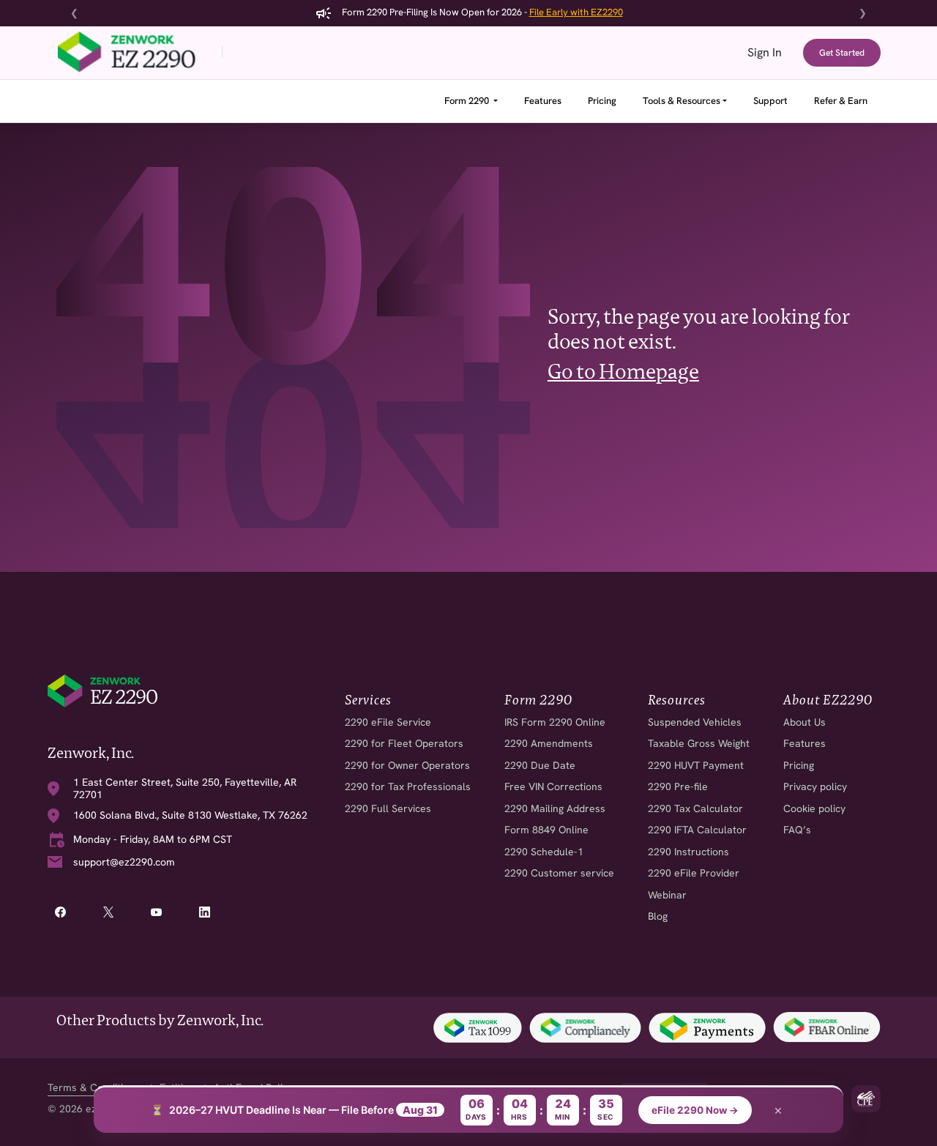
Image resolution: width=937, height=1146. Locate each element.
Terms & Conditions (94, 1087)
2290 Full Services (388, 809)
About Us (804, 722)
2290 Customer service (559, 873)
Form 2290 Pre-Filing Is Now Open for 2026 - (481, 12)
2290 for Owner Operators (407, 765)
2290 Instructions (688, 852)
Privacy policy (815, 787)
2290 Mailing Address (554, 809)
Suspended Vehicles (695, 722)
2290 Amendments (548, 743)
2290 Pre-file (678, 787)
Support (770, 100)
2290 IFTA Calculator (697, 830)
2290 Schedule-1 (543, 852)
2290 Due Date (539, 765)
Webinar (667, 895)
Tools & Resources (681, 100)
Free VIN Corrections (553, 787)
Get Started (842, 53)
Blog (658, 916)
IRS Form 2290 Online (554, 722)
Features (542, 100)
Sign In (764, 52)
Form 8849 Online (546, 830)
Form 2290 (467, 100)
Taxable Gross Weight (699, 743)
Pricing (602, 100)
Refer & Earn (840, 100)
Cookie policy (814, 809)
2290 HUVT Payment (696, 765)
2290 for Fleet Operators (404, 743)
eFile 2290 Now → (695, 1110)
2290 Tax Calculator (695, 809)
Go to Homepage (623, 371)
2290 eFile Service (388, 722)
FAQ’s (797, 830)
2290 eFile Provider (693, 873)
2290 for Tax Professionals (408, 787)
